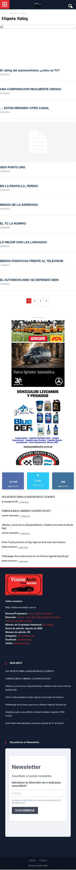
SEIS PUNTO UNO (12, 167)
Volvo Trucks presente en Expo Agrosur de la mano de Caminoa (33, 542)
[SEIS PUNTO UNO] (38, 142)
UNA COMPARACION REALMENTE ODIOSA (30, 89)
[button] (70, 5)
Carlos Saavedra (10, 515)
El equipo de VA (10, 501)
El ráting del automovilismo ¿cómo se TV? (30, 70)
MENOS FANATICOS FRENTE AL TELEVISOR (31, 261)
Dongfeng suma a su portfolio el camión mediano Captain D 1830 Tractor (34, 714)
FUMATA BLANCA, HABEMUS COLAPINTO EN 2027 (26, 511)
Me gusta (13, 473)
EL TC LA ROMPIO (13, 223)
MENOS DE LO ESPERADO (19, 204)
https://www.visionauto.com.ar (20, 607)
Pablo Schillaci (9, 547)
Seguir (63, 473)
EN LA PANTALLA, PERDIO (19, 186)
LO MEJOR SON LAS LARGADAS (23, 242)
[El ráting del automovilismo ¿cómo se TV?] (38, 45)
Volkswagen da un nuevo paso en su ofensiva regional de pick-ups (35, 556)
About (32, 860)
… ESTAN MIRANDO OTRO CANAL (24, 108)
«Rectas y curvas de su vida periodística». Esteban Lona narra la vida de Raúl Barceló (38, 688)
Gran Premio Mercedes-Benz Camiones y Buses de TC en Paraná (34, 723)
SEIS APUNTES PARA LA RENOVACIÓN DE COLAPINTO (28, 497)
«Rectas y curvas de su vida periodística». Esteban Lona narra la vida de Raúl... (37, 526)
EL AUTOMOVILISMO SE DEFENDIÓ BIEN (29, 280)
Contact (43, 860)
